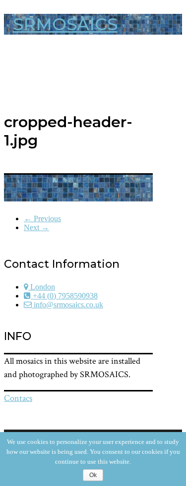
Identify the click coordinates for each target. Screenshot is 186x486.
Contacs (18, 398)
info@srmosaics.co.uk (67, 304)
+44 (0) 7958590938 (64, 296)
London (41, 287)
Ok (93, 475)
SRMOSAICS (65, 24)
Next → (36, 227)
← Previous (42, 218)
